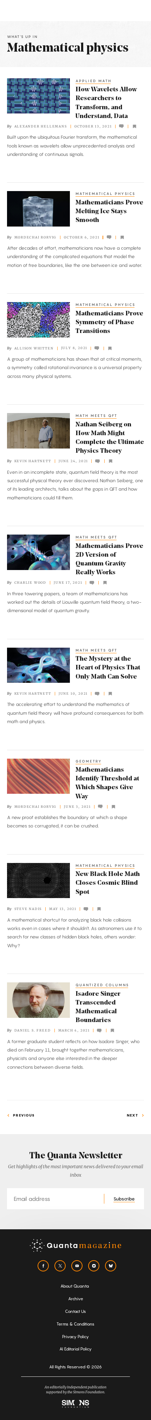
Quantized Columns (102, 985)
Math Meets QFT (97, 415)
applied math (94, 81)
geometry (89, 761)
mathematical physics (106, 193)
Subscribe (124, 1199)
